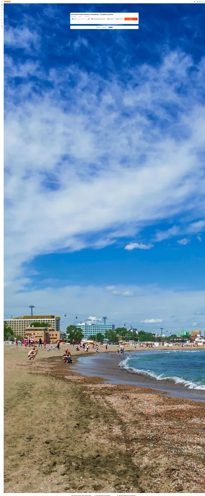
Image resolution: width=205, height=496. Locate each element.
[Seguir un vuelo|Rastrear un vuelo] (1, 18)
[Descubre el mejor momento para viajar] (1, 20)
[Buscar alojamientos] (1, 7)
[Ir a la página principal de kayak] (7, 1)
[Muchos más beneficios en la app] (1, 12)
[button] (2, 1)
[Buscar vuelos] (1, 5)
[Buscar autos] (1, 9)
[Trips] (1, 23)
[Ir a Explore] (1, 15)
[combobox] (74, 16)
